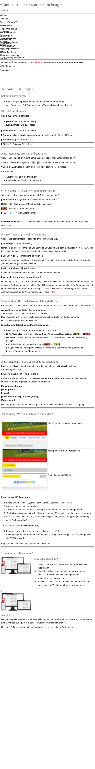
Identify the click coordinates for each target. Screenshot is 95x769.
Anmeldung (6, 369)
